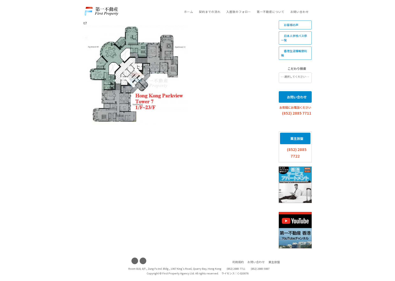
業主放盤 (296, 138)
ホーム (188, 12)
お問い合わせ (299, 12)
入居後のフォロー (238, 12)
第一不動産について (271, 12)
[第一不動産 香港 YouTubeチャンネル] (295, 230)
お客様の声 (290, 25)
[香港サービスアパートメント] (295, 185)
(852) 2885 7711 (296, 113)
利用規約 (238, 262)
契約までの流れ (210, 12)
